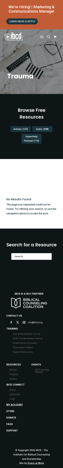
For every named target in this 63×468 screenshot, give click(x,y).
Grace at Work (35, 463)
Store (10, 411)
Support (12, 430)
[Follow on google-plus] (30, 322)
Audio (42, 129)
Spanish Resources (23, 352)
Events (36, 364)
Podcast (14, 374)
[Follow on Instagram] (24, 322)
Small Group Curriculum (25, 343)
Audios (13, 379)
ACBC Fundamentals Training (27, 338)
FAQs (9, 424)
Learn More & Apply (22, 21)
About (13, 390)
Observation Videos (23, 347)
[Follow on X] (17, 322)
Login (12, 399)
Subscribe (15, 394)
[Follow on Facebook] (11, 322)
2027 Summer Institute (42, 371)
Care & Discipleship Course (26, 334)
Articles (20, 129)
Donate (11, 417)
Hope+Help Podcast (31, 138)
